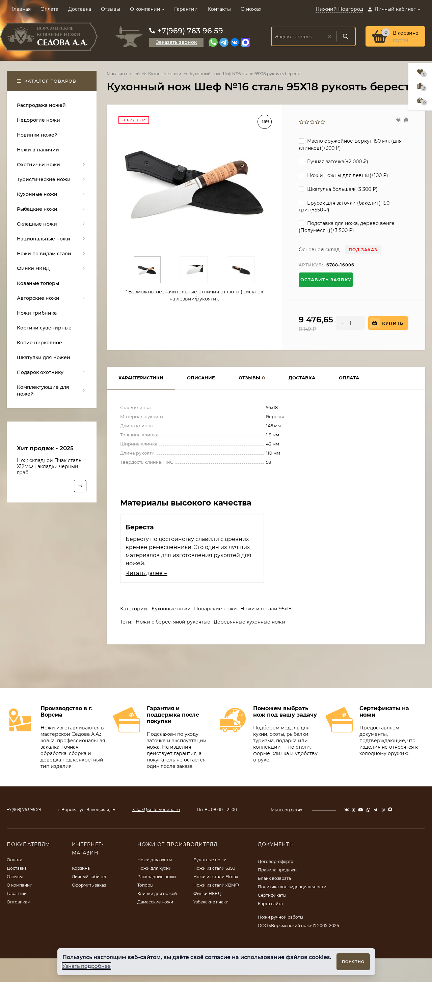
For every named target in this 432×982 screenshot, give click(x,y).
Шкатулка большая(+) (342, 189)
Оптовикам (18, 901)
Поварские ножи (215, 609)
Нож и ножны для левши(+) (347, 175)
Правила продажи (277, 869)
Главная (21, 9)
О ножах (251, 9)
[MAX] (245, 42)
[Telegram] (223, 42)
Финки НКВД (207, 893)
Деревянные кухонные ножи (249, 622)
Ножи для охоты (154, 859)
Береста (140, 527)
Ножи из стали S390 (214, 868)
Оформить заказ (89, 885)
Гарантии (186, 9)
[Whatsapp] (213, 42)
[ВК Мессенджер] (234, 42)
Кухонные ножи (164, 73)
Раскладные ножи (156, 876)
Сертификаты (272, 895)
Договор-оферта (275, 861)
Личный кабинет (89, 876)
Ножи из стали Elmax (215, 876)
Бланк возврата (274, 878)
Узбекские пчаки (210, 901)
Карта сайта (270, 903)
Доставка (79, 9)
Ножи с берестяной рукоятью (173, 622)
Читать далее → (146, 573)
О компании (145, 9)
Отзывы (110, 9)
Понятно (353, 961)
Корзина (81, 868)
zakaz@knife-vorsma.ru (156, 809)
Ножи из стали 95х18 (266, 609)
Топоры (145, 885)
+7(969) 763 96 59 (190, 30)
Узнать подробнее (86, 966)
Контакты (219, 9)
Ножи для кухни (154, 868)
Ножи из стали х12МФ (216, 885)
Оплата (49, 9)
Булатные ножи (209, 859)
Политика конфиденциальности (292, 886)
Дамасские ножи (155, 901)
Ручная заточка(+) (337, 161)
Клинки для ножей (157, 893)
